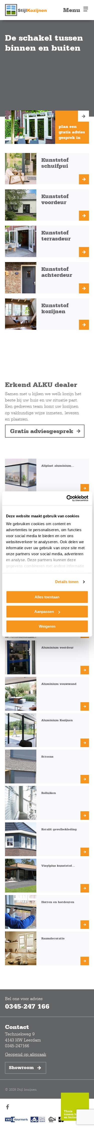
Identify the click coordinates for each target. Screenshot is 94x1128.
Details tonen (66, 582)
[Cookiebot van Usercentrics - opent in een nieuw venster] (67, 498)
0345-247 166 (27, 1006)
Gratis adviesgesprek (41, 431)
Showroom (21, 1067)
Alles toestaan (47, 597)
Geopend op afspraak (25, 1054)
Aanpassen (44, 611)
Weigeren (47, 626)
